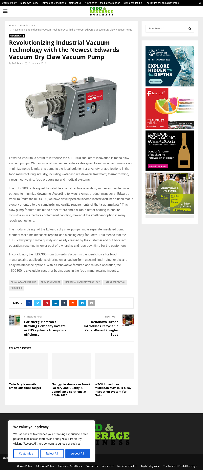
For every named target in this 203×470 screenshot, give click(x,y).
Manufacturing (17, 36)
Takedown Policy (29, 3)
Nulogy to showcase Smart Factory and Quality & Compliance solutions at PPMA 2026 (71, 389)
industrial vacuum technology (82, 282)
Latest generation (115, 282)
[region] (51, 441)
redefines (16, 288)
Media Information (110, 3)
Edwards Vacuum (50, 282)
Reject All (52, 453)
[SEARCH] (190, 29)
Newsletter (91, 3)
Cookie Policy (9, 3)
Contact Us (75, 3)
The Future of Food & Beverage (162, 3)
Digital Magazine (133, 3)
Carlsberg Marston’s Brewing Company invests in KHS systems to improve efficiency (45, 328)
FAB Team (17, 63)
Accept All (77, 453)
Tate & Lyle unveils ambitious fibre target (25, 386)
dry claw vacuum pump (23, 282)
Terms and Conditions (54, 3)
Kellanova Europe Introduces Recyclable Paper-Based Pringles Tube (101, 328)
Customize (26, 453)
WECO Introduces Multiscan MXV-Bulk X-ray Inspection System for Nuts (113, 389)
